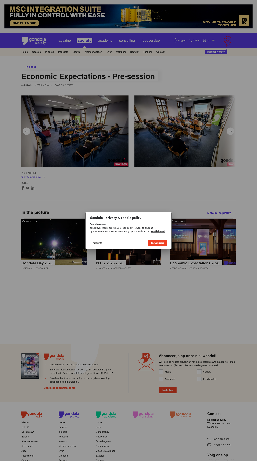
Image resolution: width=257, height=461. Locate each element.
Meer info (97, 242)
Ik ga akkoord (157, 242)
